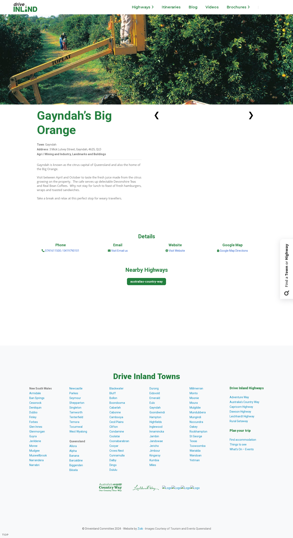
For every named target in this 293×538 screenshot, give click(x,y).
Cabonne (115, 412)
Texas (193, 441)
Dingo (113, 465)
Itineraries (171, 7)
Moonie (194, 398)
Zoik (140, 528)
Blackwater (116, 388)
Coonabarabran (119, 441)
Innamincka (156, 431)
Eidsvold (154, 393)
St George (196, 436)
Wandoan (196, 455)
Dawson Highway (240, 411)
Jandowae (156, 441)
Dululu (113, 469)
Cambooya (116, 417)
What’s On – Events (242, 449)
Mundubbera (198, 412)
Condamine (116, 431)
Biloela (73, 470)
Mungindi (195, 417)
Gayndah (155, 407)
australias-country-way (146, 281)
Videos (212, 7)
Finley (32, 417)
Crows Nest (116, 450)
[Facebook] (264, 7)
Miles (152, 465)
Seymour (75, 398)
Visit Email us (119, 250)
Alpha (73, 450)
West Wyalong (78, 431)
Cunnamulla (117, 455)
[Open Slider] (286, 269)
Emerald (154, 398)
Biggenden (76, 465)
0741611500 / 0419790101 (61, 250)
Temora (74, 422)
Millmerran (196, 388)
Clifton (113, 426)
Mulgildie (195, 407)
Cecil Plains (116, 422)
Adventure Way (239, 397)
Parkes (73, 393)
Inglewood (155, 426)
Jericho (154, 445)
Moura (194, 402)
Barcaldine (76, 460)
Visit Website (177, 250)
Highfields (155, 422)
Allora (73, 446)
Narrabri (34, 465)
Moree (33, 445)
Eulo (152, 402)
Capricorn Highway (241, 406)
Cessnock (35, 402)
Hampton (155, 417)
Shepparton (76, 402)
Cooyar (113, 445)
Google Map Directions (234, 250)
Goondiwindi (157, 412)
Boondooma (117, 402)
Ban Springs (36, 398)
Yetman (195, 460)
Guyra (33, 436)
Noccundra (196, 422)
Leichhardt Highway (242, 416)
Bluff (112, 393)
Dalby (112, 460)
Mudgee (34, 450)
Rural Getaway (239, 421)
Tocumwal (76, 426)
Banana (74, 455)
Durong (154, 388)
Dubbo (33, 412)
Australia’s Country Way (244, 402)
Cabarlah (115, 407)
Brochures (237, 7)
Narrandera (36, 460)
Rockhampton (198, 431)
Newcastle (76, 388)
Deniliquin (35, 407)
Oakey (194, 426)
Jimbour (154, 450)
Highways (141, 7)
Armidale (35, 393)
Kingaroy (154, 455)
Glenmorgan (37, 431)
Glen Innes (35, 426)
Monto (194, 393)
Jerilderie (35, 441)
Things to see (238, 444)
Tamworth (76, 412)
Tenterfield (76, 417)
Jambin (154, 436)
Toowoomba (197, 445)
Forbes (33, 422)
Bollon (113, 398)
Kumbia (154, 460)
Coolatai (114, 436)
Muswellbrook (38, 455)
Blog (193, 7)
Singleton (75, 407)
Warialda (195, 450)
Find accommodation (243, 439)
